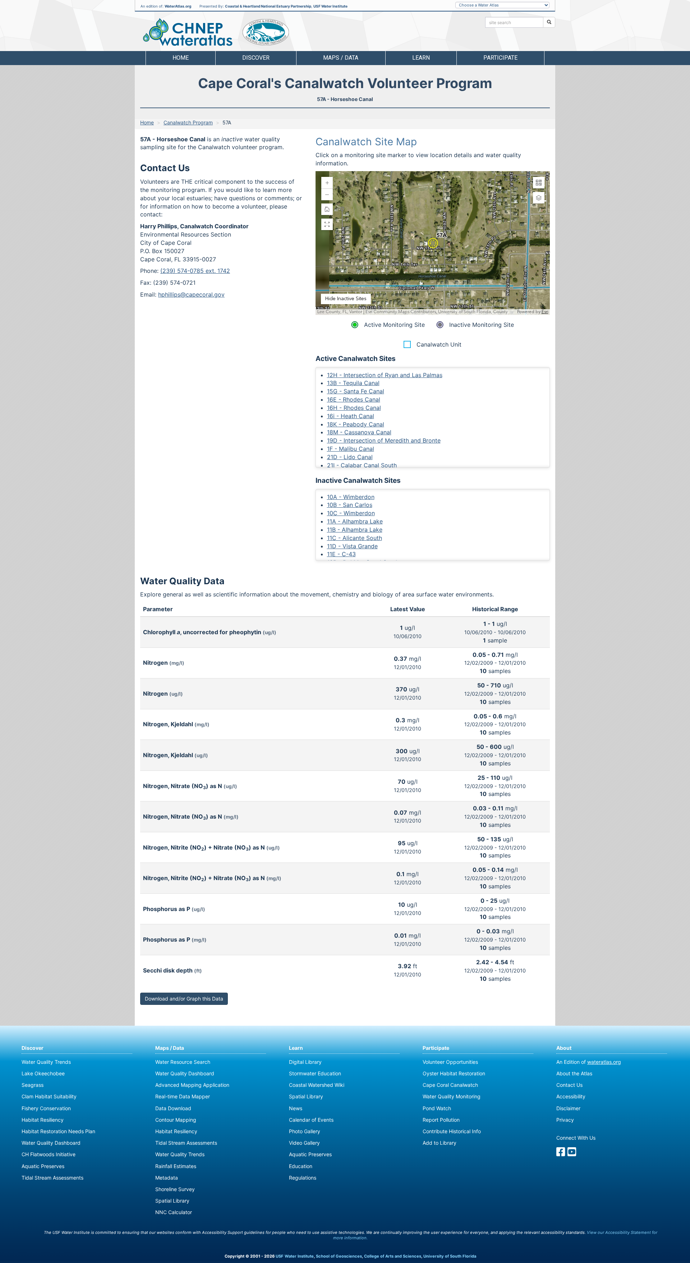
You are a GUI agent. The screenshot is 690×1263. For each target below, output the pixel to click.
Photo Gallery (304, 1131)
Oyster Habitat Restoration (454, 1073)
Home (180, 57)
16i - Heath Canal (350, 416)
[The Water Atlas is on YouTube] (572, 1153)
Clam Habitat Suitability (49, 1096)
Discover (32, 1048)
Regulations (302, 1178)
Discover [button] (256, 57)
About (563, 1048)
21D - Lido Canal (350, 457)
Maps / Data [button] (340, 57)
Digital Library (305, 1062)
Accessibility (570, 1096)
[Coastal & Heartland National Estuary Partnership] (266, 32)
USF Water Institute (330, 6)
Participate (436, 1048)
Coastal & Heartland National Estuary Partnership (268, 6)
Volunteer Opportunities (450, 1062)
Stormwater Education (315, 1073)
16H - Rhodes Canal (354, 407)
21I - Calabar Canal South (362, 465)
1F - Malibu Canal (350, 448)
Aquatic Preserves (43, 1166)
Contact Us (569, 1085)
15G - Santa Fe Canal (355, 391)
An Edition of (588, 1062)
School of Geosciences (339, 1256)
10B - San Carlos (349, 504)
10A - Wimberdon (350, 496)
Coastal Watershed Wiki (316, 1085)
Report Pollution (441, 1120)
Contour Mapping (175, 1120)
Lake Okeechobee (43, 1073)
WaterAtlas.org (178, 6)
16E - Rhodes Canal (353, 399)
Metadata (166, 1178)
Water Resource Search (182, 1062)
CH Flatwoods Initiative (48, 1154)
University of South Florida (449, 1256)
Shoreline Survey (175, 1189)
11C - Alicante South (354, 537)
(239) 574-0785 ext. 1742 (195, 270)
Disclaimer (568, 1108)
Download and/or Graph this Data (184, 999)
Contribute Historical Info (452, 1131)
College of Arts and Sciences (392, 1256)
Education (300, 1166)
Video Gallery (304, 1143)
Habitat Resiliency (43, 1120)
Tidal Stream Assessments (52, 1178)
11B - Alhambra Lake (354, 529)
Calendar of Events (311, 1120)
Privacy (565, 1120)
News (295, 1108)
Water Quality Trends (46, 1062)
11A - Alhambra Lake (355, 521)
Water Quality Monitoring (451, 1096)
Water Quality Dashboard (51, 1143)
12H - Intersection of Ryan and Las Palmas (384, 375)
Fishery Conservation (46, 1108)
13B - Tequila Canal (353, 382)
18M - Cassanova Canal (359, 432)
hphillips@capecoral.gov (191, 294)
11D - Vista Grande (352, 546)
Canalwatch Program (188, 122)
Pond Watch (437, 1108)
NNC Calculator (173, 1212)
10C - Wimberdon (351, 513)
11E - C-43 (341, 554)
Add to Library (439, 1143)
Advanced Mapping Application (192, 1085)
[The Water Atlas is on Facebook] (560, 1153)
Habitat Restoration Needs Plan (58, 1131)
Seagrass (32, 1085)
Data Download (173, 1108)
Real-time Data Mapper (182, 1096)
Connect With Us (575, 1138)
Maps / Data (169, 1048)
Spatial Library (172, 1201)
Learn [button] (421, 57)
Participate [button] (500, 57)
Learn (296, 1048)
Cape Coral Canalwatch (450, 1085)
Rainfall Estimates (175, 1166)
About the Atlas (574, 1073)
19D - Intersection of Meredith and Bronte (384, 440)
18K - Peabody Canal (355, 424)
